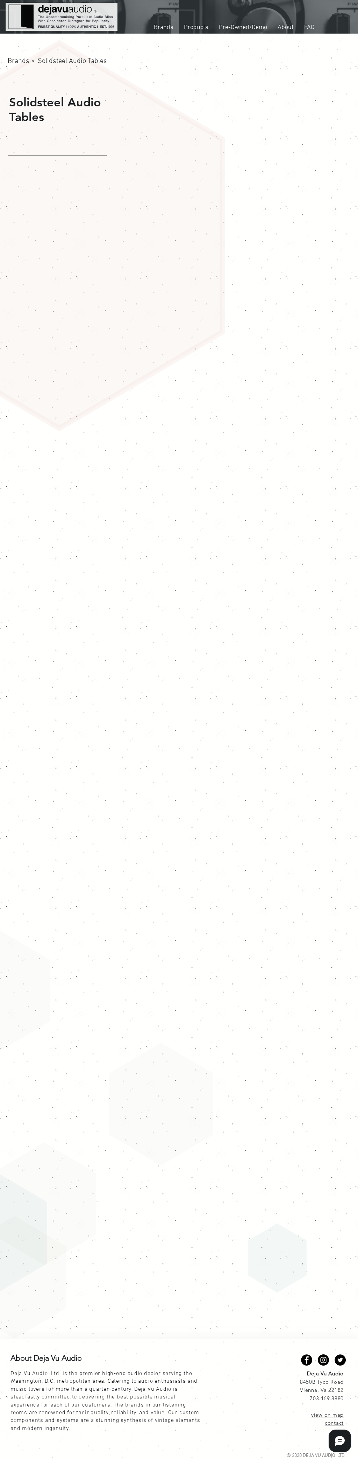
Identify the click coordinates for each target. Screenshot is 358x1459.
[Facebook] (306, 1360)
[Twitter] (340, 1360)
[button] (59, 61)
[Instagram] (323, 1360)
